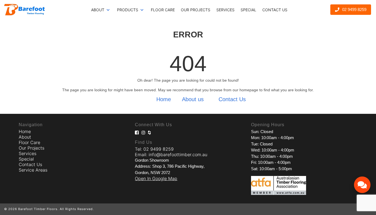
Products (127, 9)
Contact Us (274, 9)
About (97, 9)
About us (193, 99)
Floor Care (163, 9)
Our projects (195, 9)
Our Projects (31, 148)
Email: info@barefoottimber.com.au (171, 154)
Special (248, 9)
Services (225, 9)
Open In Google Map (156, 178)
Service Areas (33, 170)
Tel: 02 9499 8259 (154, 149)
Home (163, 99)
